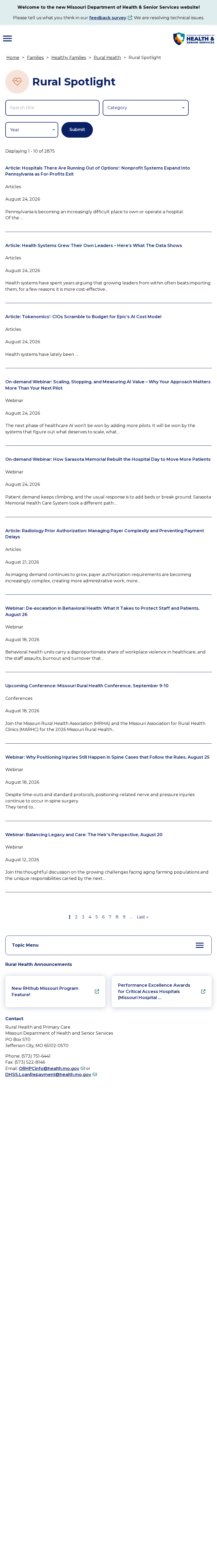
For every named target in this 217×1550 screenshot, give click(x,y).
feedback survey (107, 17)
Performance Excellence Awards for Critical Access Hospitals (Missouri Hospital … (154, 991)
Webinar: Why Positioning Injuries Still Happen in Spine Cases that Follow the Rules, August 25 (107, 757)
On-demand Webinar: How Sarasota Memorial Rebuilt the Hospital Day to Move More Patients (108, 459)
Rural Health (107, 57)
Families (35, 57)
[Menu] (7, 38)
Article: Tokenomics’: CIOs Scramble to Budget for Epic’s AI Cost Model (83, 316)
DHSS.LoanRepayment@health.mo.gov (48, 1074)
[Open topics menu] (200, 945)
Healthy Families (68, 57)
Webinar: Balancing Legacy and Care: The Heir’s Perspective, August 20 (83, 834)
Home (12, 57)
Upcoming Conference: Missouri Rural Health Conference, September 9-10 (87, 685)
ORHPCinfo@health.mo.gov (49, 1068)
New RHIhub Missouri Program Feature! (45, 991)
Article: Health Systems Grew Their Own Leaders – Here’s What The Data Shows (93, 245)
